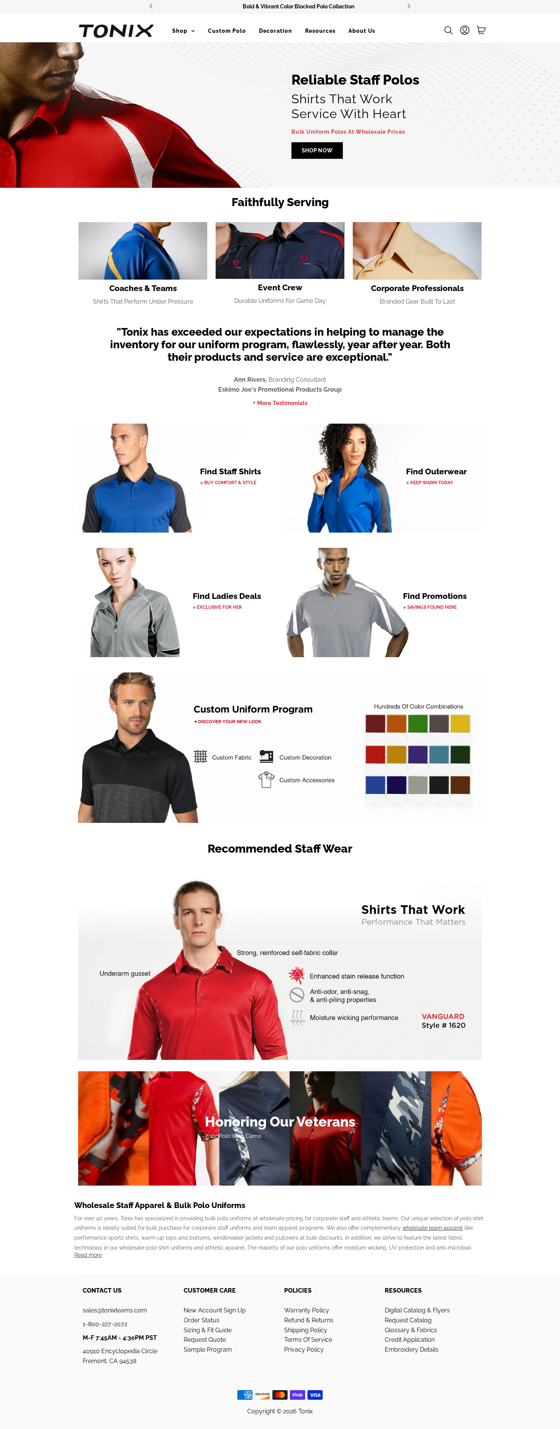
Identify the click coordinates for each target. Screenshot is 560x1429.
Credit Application (410, 1339)
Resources (320, 31)
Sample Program (208, 1349)
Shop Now (317, 150)
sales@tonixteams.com (115, 1310)
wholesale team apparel (432, 1228)
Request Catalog (408, 1320)
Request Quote (205, 1339)
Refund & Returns (308, 1320)
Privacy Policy (304, 1349)
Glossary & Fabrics (411, 1330)
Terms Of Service (308, 1339)
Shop (179, 31)
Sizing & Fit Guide (208, 1330)
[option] (280, 7)
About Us (362, 31)
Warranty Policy (306, 1310)
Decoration (275, 31)
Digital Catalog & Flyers (417, 1310)
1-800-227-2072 (105, 1324)
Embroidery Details (411, 1349)
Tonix (305, 1411)
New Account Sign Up (215, 1310)
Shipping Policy (305, 1330)
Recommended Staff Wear (280, 848)
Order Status (201, 1320)
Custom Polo (227, 31)
